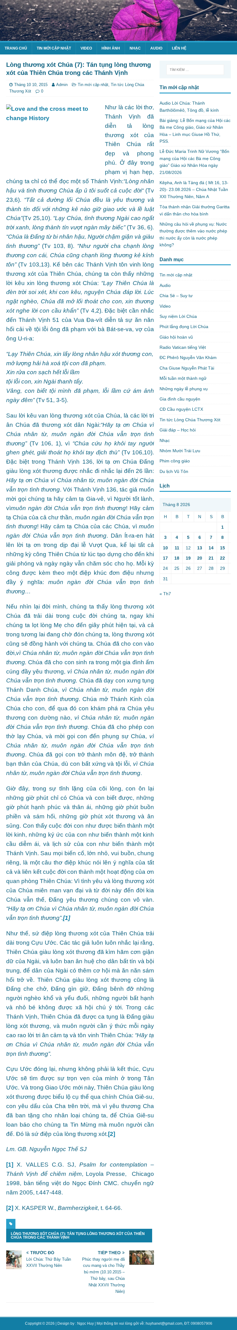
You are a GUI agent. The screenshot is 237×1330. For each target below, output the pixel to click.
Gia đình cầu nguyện (180, 398)
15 (222, 547)
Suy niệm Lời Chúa (178, 316)
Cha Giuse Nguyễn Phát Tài (187, 368)
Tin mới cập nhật (54, 48)
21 (211, 558)
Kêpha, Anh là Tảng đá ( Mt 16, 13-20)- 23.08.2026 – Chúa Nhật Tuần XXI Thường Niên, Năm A (194, 189)
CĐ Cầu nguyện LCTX (181, 409)
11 (177, 547)
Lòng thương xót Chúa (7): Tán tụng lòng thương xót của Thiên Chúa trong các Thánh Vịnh (78, 1236)
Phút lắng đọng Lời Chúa (184, 326)
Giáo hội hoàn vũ (176, 337)
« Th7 (165, 593)
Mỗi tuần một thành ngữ (183, 378)
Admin (62, 84)
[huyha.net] (118, 37)
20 (199, 558)
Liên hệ (179, 48)
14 (211, 547)
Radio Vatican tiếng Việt (183, 347)
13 (199, 547)
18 (176, 558)
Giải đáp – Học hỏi (178, 429)
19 (188, 558)
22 (222, 558)
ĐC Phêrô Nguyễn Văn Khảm (188, 357)
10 (165, 547)
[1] (9, 1164)
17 (165, 558)
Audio (156, 48)
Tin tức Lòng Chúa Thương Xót (190, 419)
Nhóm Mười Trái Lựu (180, 450)
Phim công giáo (175, 460)
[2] (111, 1134)
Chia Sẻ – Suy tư (176, 295)
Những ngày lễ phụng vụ (184, 388)
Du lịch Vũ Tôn (174, 471)
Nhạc (135, 48)
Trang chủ (16, 48)
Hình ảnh (111, 48)
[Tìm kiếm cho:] (195, 69)
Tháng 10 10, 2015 (31, 84)
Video (86, 48)
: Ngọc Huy (84, 1323)
